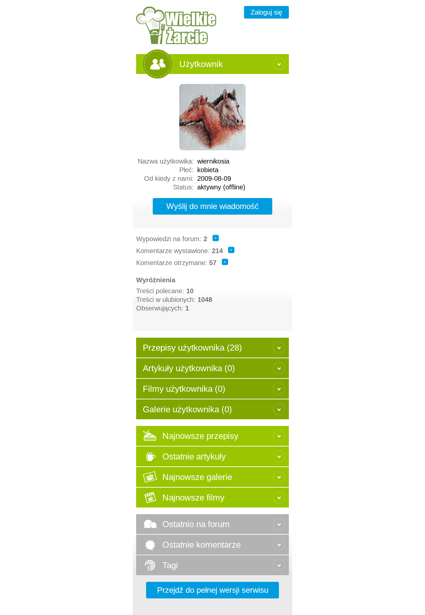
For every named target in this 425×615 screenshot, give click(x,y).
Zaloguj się (266, 12)
